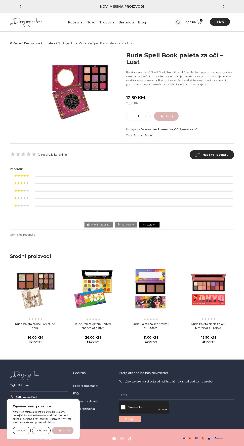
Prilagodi (21, 430)
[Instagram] (122, 438)
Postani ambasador (85, 385)
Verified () (128, 224)
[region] (43, 419)
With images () (100, 224)
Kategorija (133, 129)
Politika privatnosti (85, 401)
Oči (60, 43)
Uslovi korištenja (84, 408)
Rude (148, 135)
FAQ (76, 393)
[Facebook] (114, 438)
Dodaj (169, 116)
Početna (15, 43)
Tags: (129, 135)
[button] (20, 6)
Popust (139, 135)
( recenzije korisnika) (52, 154)
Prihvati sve (63, 430)
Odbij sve (41, 430)
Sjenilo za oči (73, 43)
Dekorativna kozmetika (39, 43)
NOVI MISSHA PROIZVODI (122, 6)
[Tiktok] (129, 438)
